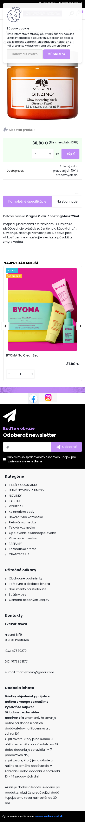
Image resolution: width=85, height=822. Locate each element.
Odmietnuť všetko (25, 54)
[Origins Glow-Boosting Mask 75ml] (42, 85)
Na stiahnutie (67, 201)
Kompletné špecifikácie (27, 201)
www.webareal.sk (49, 816)
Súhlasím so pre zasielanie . (41, 459)
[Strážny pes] (42, 130)
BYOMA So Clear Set (22, 355)
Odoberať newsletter (29, 435)
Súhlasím (56, 54)
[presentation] (5, 326)
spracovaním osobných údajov (48, 457)
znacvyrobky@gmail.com (35, 672)
